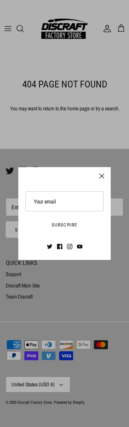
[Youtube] (79, 246)
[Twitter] (49, 246)
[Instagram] (69, 246)
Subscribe (64, 225)
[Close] (102, 176)
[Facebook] (59, 246)
